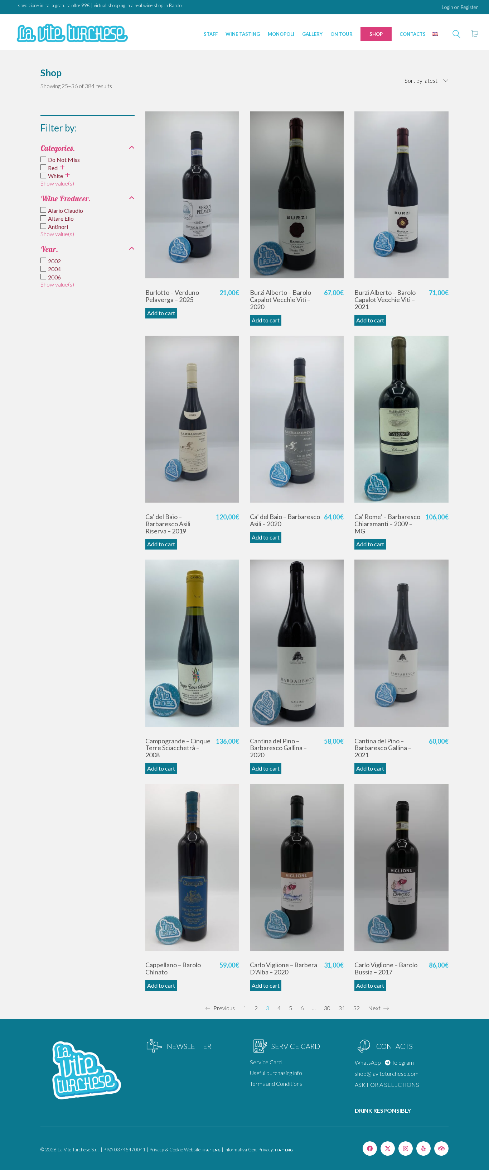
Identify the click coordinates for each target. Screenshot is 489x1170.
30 (327, 1007)
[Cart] (474, 34)
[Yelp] (423, 1148)
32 (356, 1007)
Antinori (58, 226)
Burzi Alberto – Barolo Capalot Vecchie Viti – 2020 (280, 299)
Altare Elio (61, 218)
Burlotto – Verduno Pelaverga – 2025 (172, 296)
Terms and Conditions (276, 1083)
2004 (54, 268)
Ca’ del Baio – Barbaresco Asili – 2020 (285, 520)
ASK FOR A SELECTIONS (387, 1084)
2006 (54, 277)
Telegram (402, 1062)
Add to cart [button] (161, 313)
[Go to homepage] (71, 33)
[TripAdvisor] (441, 1148)
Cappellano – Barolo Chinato (173, 969)
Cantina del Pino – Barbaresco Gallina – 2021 (382, 748)
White (55, 175)
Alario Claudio (65, 210)
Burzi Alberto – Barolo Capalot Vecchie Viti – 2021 (385, 299)
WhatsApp (368, 1062)
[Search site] (456, 34)
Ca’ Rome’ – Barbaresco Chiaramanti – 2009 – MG (387, 523)
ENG (217, 1150)
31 (342, 1007)
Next (375, 1007)
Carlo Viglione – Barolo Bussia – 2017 (385, 969)
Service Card (266, 1062)
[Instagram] (405, 1148)
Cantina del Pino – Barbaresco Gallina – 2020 (278, 748)
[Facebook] (370, 1148)
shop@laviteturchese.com (386, 1073)
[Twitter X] (388, 1148)
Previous (223, 1007)
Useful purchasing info (276, 1072)
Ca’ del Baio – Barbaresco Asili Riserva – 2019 (167, 523)
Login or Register (460, 7)
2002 (54, 261)
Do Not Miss (64, 159)
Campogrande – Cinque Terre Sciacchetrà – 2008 (177, 748)
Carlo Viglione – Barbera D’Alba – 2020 (283, 969)
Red (53, 167)
